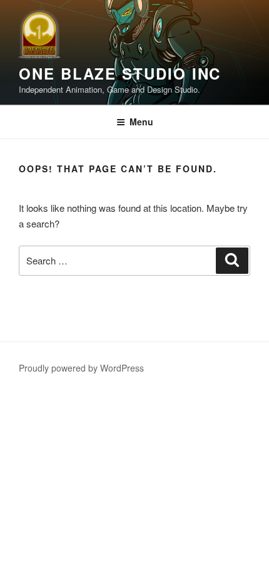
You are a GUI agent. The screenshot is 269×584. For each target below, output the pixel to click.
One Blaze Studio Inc (120, 73)
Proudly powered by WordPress (81, 368)
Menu (141, 121)
